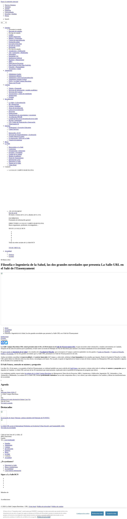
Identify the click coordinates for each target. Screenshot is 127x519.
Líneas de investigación (16, 110)
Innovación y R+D (15, 133)
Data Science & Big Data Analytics (20, 65)
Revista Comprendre (15, 120)
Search (7, 19)
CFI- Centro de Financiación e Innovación (22, 122)
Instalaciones (13, 95)
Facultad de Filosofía (47, 352)
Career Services (14, 129)
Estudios (7, 28)
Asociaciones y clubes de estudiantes (20, 94)
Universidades (9, 12)
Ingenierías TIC (14, 56)
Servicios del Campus (15, 92)
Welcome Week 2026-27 (8, 392)
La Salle (7, 143)
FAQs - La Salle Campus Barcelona (20, 81)
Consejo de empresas (15, 140)
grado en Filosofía (103, 352)
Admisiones (8, 70)
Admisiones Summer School (18, 79)
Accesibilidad (9, 469)
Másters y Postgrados (15, 38)
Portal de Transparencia (16, 158)
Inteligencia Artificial (15, 58)
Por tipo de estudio (14, 33)
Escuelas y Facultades (15, 152)
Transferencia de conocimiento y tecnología (22, 115)
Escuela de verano (14, 45)
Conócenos (12, 149)
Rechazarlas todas (97, 513)
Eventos (11, 97)
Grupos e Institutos (15, 106)
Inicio (6, 328)
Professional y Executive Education (20, 127)
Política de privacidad (44, 506)
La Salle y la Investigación (17, 102)
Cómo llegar (12, 165)
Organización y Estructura (17, 151)
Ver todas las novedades (8, 428)
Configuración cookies (82, 513)
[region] (63, 513)
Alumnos (8, 7)
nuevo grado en (15, 352)
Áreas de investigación (16, 108)
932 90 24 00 (13, 213)
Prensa (7, 16)
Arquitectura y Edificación (17, 51)
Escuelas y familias (11, 14)
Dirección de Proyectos (16, 63)
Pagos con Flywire (14, 83)
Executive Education (15, 44)
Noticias (11, 254)
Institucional (4, 337)
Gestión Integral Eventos (16, 136)
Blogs (6, 142)
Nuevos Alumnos (10, 5)
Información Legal (14, 159)
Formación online (14, 42)
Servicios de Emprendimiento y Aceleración (22, 135)
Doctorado (12, 47)
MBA (10, 61)
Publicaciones (13, 113)
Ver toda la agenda (6, 403)
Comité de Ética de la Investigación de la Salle (23, 118)
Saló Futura (73, 368)
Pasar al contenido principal (9, 1)
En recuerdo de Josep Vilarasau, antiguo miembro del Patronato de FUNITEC (25, 418)
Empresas (8, 10)
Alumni (7, 8)
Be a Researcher (14, 104)
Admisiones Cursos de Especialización (21, 77)
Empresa (7, 126)
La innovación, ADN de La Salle (19, 138)
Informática (12, 54)
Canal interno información (13, 470)
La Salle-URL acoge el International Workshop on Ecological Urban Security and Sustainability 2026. (33, 426)
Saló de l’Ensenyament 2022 (65, 347)
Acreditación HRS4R (15, 117)
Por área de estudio (15, 49)
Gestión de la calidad (15, 154)
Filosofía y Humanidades (16, 67)
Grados (11, 35)
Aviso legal (32, 506)
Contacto (7, 167)
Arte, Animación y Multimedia (18, 52)
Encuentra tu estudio (15, 29)
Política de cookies (57, 506)
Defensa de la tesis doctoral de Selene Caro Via (15, 399)
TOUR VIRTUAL (15, 248)
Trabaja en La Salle (15, 163)
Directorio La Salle (15, 161)
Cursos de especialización (17, 40)
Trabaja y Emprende (15, 88)
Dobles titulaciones (15, 36)
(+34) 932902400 (9, 440)
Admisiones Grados (15, 74)
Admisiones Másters (15, 76)
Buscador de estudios (15, 31)
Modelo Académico (15, 156)
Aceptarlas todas (111, 513)
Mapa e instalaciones (11, 467)
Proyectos (12, 111)
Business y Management (16, 60)
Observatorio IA (14, 124)
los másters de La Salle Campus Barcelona (38, 373)
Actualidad (8, 251)
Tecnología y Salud (15, 69)
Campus (7, 85)
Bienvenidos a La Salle (16, 147)
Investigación (9, 99)
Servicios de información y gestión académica (23, 90)
